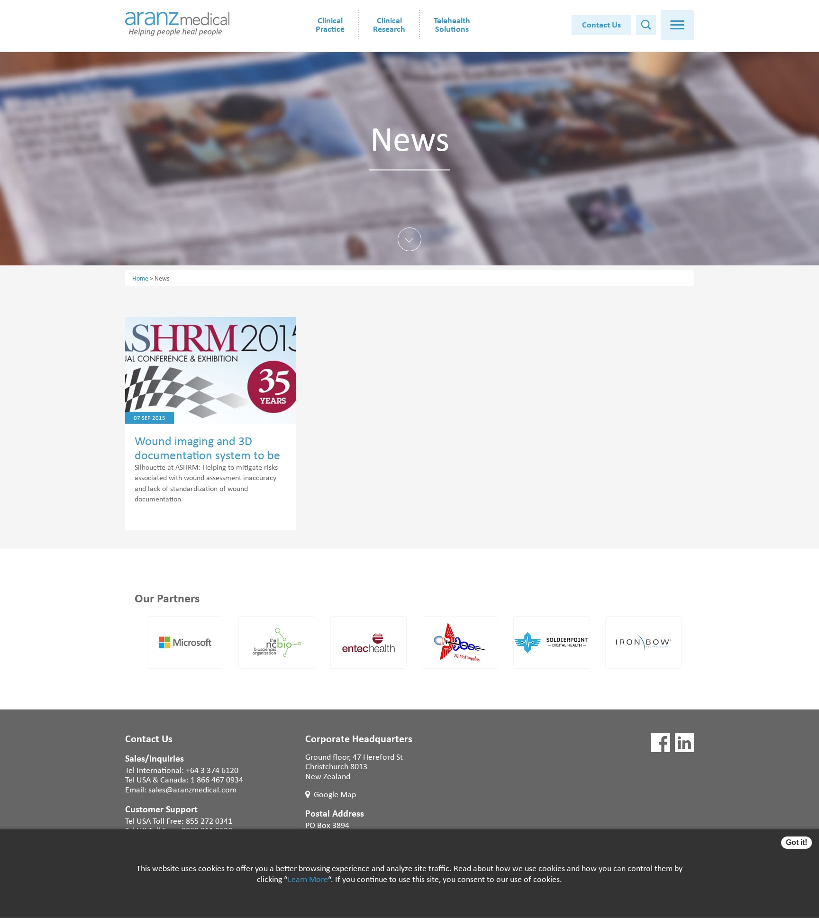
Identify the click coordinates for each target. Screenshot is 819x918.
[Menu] (677, 25)
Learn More (308, 879)
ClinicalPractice (330, 24)
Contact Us (601, 24)
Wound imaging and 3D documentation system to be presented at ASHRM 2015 (207, 454)
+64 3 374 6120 (212, 769)
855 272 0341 (209, 820)
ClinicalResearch (389, 24)
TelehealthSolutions (452, 24)
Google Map (335, 794)
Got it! (796, 842)
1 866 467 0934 (217, 779)
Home (140, 277)
